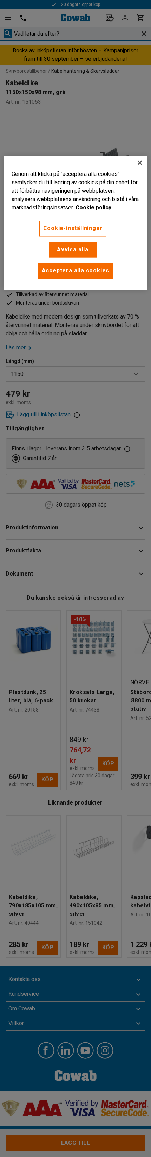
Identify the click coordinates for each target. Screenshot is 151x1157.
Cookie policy (93, 208)
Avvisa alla (72, 249)
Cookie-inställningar (73, 228)
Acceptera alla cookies (76, 270)
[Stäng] (139, 163)
